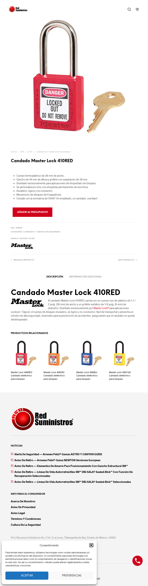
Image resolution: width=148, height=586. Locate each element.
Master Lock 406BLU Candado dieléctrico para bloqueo (86, 375)
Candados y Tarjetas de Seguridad (53, 152)
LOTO (29, 152)
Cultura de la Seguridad (26, 524)
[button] (91, 545)
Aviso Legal (18, 513)
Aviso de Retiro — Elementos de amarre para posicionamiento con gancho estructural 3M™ (71, 465)
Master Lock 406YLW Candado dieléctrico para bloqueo (120, 375)
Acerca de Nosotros (23, 501)
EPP (22, 152)
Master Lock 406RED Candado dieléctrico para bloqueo (21, 375)
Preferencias (71, 575)
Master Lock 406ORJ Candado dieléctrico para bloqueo (54, 375)
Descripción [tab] (54, 277)
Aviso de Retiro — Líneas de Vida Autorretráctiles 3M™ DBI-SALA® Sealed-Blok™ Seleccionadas (72, 481)
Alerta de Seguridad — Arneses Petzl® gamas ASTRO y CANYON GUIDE (58, 454)
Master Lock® (26, 239)
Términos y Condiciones (26, 518)
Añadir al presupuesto (32, 212)
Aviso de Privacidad (23, 507)
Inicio (14, 152)
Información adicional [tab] (85, 277)
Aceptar (27, 575)
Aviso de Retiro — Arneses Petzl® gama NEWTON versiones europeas (57, 460)
